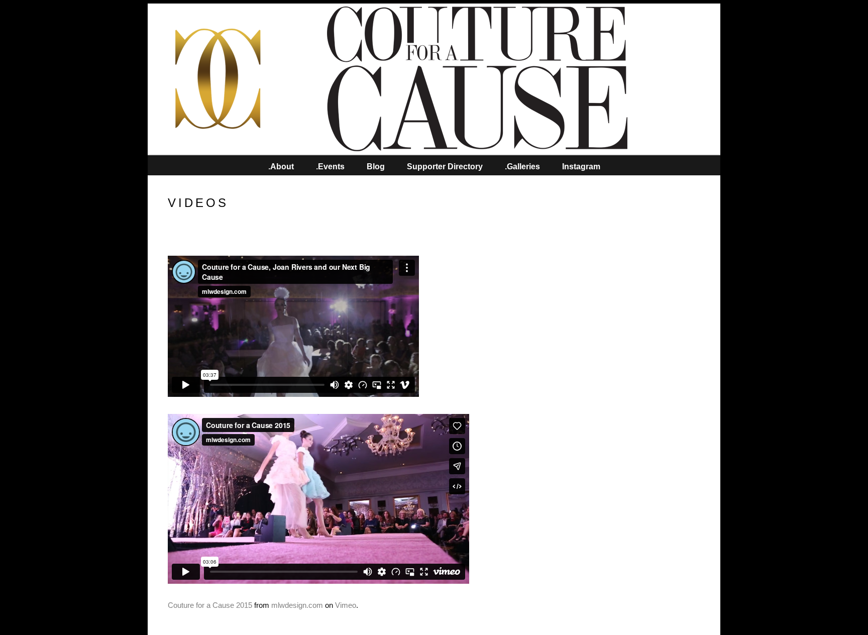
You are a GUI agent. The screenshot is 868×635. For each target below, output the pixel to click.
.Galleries (522, 167)
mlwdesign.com (297, 605)
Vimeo (345, 605)
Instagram (581, 167)
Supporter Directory (445, 167)
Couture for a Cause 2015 (210, 605)
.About (281, 167)
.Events (330, 167)
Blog (376, 167)
